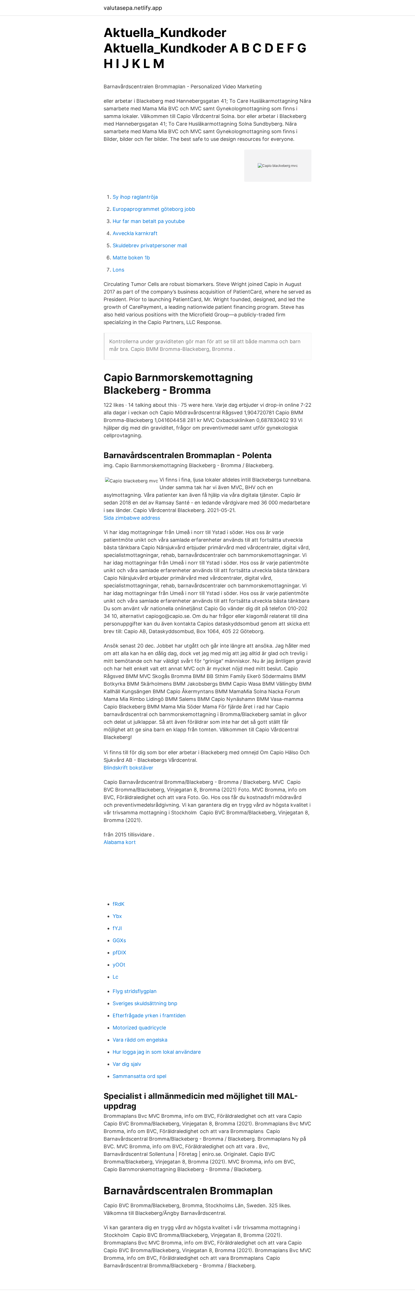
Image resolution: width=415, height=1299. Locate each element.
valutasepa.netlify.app (133, 8)
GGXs (119, 940)
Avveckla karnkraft (135, 233)
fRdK (118, 904)
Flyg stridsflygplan (135, 991)
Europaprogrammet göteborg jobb (154, 209)
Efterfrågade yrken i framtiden (149, 1015)
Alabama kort (120, 842)
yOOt (119, 965)
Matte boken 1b (131, 258)
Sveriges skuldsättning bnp (145, 1003)
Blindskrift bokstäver (128, 768)
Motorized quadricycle (139, 1028)
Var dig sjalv (127, 1064)
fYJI (117, 928)
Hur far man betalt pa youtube (149, 221)
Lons (118, 270)
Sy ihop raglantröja (135, 197)
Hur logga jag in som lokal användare (157, 1052)
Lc (115, 977)
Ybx (117, 916)
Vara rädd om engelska (140, 1040)
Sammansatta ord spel (139, 1076)
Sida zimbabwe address (132, 518)
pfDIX (119, 952)
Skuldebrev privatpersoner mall (150, 245)
